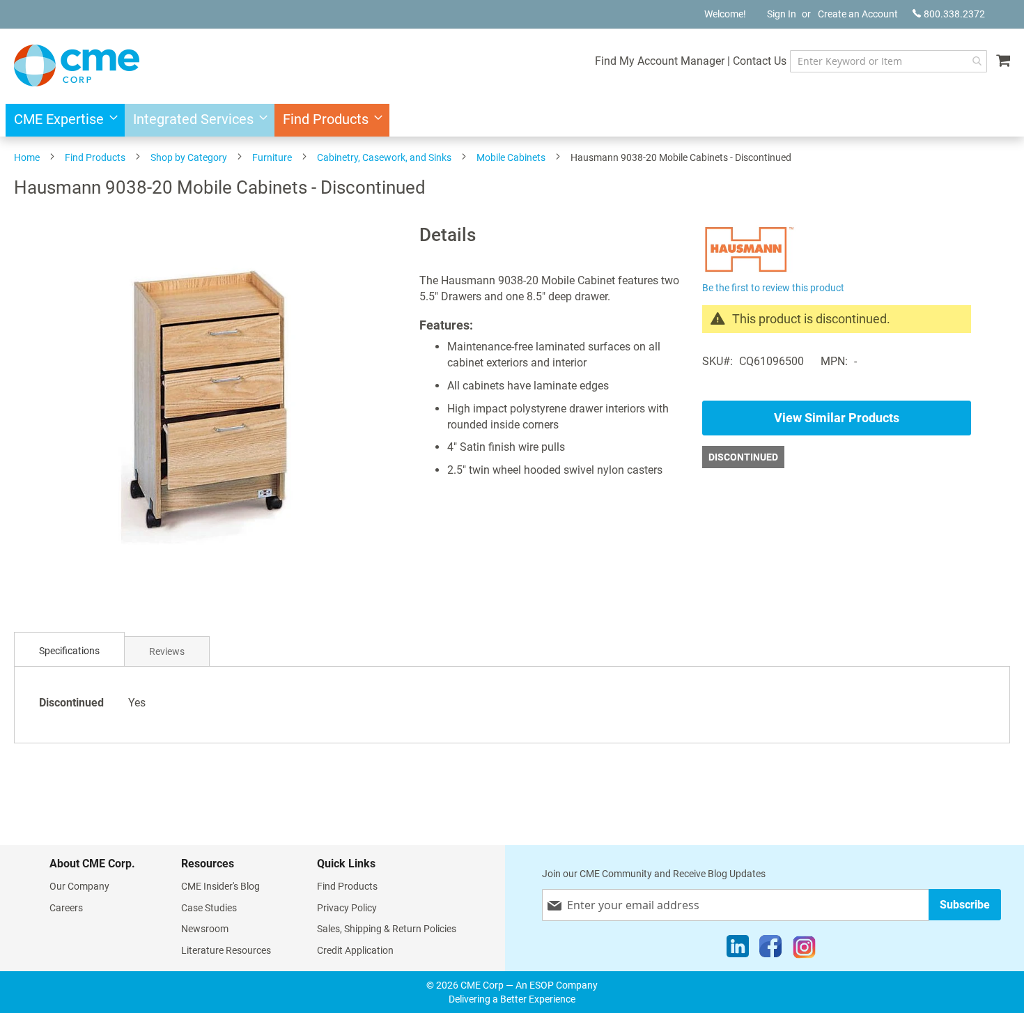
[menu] (512, 120)
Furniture (272, 157)
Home (27, 157)
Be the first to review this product (773, 287)
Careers (66, 907)
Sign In (781, 14)
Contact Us (759, 61)
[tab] (69, 651)
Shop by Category (188, 157)
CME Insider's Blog (220, 886)
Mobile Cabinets (510, 157)
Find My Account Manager (659, 61)
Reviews (167, 651)
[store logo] (76, 65)
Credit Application (355, 950)
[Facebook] (770, 949)
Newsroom (204, 928)
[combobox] (888, 61)
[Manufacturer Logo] (749, 270)
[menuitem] (62, 120)
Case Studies (209, 907)
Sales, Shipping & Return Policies (386, 928)
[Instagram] (804, 949)
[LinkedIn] (738, 949)
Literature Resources (226, 950)
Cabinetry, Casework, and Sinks (384, 157)
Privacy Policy (347, 907)
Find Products (95, 157)
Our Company (79, 886)
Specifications (69, 650)
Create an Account (858, 14)
